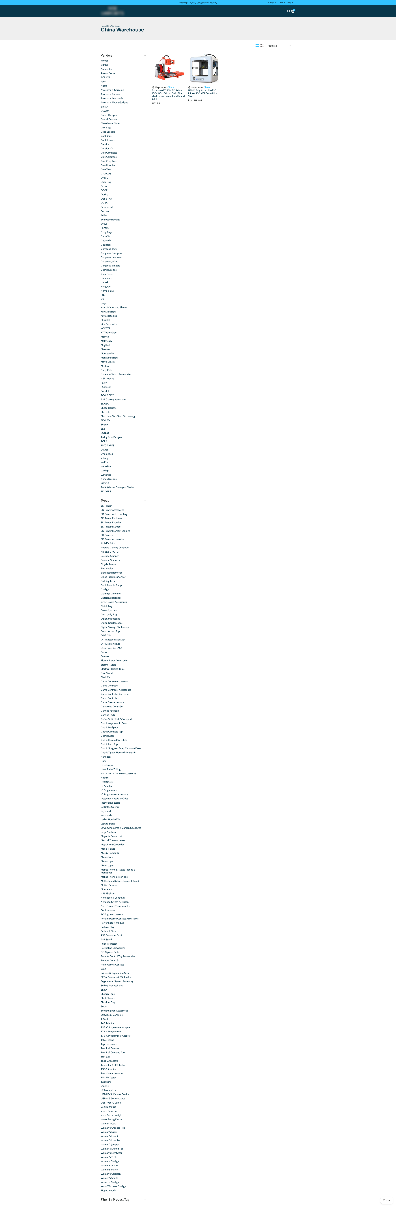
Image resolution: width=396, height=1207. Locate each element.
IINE (103, 294)
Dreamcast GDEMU (111, 647)
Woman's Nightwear (111, 1152)
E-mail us (272, 2)
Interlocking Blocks (110, 802)
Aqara (104, 85)
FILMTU (105, 227)
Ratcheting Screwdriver (113, 947)
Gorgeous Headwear (111, 257)
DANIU (104, 177)
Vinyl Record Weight (111, 1115)
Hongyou (105, 286)
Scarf (103, 968)
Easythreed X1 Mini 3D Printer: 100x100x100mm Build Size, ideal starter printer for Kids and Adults (168, 95)
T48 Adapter (107, 1023)
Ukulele (105, 1085)
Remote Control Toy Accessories (118, 956)
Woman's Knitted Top (112, 1148)
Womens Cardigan (110, 1182)
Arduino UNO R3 (110, 551)
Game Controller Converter (115, 694)
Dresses (105, 656)
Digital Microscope (110, 618)
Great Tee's (106, 274)
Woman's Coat (108, 1123)
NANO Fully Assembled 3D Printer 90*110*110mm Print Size (202, 93)
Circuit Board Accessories (114, 601)
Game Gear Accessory (112, 702)
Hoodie (104, 777)
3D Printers (107, 535)
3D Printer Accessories (112, 509)
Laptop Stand (108, 823)
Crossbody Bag (109, 614)
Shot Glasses (107, 998)
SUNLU (105, 432)
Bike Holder (107, 568)
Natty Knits (106, 370)
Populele (105, 391)
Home (103, 26)
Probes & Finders (109, 931)
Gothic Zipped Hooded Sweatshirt (118, 752)
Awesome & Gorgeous (112, 89)
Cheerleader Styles (111, 123)
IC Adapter (106, 786)
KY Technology (108, 332)
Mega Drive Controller (112, 844)
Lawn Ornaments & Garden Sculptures (121, 827)
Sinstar (104, 424)
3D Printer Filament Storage (115, 530)
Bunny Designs (109, 115)
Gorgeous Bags (109, 248)
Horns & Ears (107, 290)
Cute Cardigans (109, 156)
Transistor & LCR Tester (113, 1065)
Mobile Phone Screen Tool (114, 876)
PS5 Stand (106, 939)
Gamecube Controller (112, 706)
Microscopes (107, 865)
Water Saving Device (111, 1119)
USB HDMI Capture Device (115, 1094)
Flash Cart (106, 677)
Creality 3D (107, 148)
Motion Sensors (109, 885)
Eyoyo (104, 223)
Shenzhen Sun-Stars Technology (118, 416)
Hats (103, 760)
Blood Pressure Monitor (113, 576)
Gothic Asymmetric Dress (114, 723)
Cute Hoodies (108, 165)
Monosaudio (107, 353)
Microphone (107, 857)
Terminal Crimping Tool (113, 1052)
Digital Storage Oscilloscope (115, 627)
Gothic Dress (107, 735)
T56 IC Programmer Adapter (116, 1027)
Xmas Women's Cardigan (114, 1186)
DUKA (104, 202)
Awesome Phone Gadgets (114, 102)
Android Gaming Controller (115, 547)
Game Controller (109, 685)
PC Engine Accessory (112, 914)
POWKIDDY (107, 395)
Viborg (104, 458)
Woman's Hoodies (110, 1140)
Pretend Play (107, 927)
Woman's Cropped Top (113, 1127)
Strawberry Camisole (112, 1014)
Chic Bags (106, 127)
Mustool (105, 366)
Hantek (104, 282)
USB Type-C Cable (111, 1102)
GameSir (105, 236)
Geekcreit (105, 244)
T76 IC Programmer (111, 1031)
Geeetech (106, 240)
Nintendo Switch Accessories (116, 374)
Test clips (105, 1056)
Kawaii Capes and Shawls (114, 307)
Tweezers (106, 1081)
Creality (105, 144)
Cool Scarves (107, 140)
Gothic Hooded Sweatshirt (114, 740)
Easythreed (107, 207)
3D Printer (106, 505)
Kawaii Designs (108, 311)
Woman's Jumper (110, 1144)
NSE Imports (107, 378)
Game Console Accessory (114, 681)
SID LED (105, 420)
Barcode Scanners (110, 560)
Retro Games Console (112, 964)
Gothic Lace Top (109, 744)
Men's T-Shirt (108, 848)
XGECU (105, 483)
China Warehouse (113, 26)
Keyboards (106, 815)
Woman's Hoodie (110, 1136)
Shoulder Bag (108, 1002)
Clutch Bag (106, 606)
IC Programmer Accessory (114, 794)
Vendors (106, 55)
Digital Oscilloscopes (112, 622)
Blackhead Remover (111, 572)
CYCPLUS (106, 173)
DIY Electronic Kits (110, 643)
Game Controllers (110, 698)
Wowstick (106, 474)
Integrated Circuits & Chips (114, 798)
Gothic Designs (109, 269)
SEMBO (105, 403)
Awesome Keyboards (112, 98)
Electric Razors (108, 664)
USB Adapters (108, 1090)
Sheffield (105, 412)
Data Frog (106, 181)
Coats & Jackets (109, 610)
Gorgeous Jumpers (110, 265)
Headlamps (107, 765)
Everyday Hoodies (110, 219)
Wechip (105, 470)
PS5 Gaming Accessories (114, 399)
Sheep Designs (108, 407)
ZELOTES (106, 491)
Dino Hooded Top (110, 631)
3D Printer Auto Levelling (114, 514)
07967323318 (286, 2)
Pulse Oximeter (109, 943)
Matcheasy (106, 340)
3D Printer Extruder (111, 522)
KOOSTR (105, 328)
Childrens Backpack (111, 597)
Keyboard (106, 811)
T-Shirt (104, 1019)
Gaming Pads (108, 714)
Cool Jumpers (108, 131)
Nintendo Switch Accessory (115, 901)
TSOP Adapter (108, 1069)
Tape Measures (108, 1044)
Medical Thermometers (113, 840)
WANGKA (106, 466)
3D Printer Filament (111, 526)
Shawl (104, 989)
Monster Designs (109, 357)
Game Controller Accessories (116, 689)
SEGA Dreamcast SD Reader (116, 977)
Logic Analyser (108, 832)
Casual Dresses (109, 119)
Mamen (105, 336)
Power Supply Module (112, 922)
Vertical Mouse (108, 1106)
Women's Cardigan (111, 1173)
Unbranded (107, 453)
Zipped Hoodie (108, 1190)
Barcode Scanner (110, 555)
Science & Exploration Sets (115, 973)
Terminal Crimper (110, 1048)
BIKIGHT (105, 106)
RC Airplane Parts (110, 952)
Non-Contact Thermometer (115, 906)
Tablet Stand (107, 1039)
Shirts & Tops (108, 993)
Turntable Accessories (112, 1073)
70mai (104, 60)
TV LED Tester (108, 1077)
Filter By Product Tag (115, 1199)
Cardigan (105, 589)
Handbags (106, 756)
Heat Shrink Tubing (111, 769)
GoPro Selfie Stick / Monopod (116, 719)
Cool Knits (106, 135)
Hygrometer (107, 781)
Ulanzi (104, 449)
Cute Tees (106, 169)
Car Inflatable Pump (111, 585)
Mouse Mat (106, 889)
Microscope (107, 861)
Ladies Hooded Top (111, 819)
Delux (104, 186)
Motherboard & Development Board (120, 880)
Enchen (105, 211)
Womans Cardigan (110, 1161)
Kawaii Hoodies (109, 315)
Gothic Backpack (109, 727)
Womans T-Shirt (109, 1169)
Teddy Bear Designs (111, 437)
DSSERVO (106, 198)
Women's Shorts (109, 1177)
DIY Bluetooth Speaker (113, 639)
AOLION (105, 77)
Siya (103, 428)
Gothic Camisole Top (112, 731)
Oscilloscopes (108, 910)
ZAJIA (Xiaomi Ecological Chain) (117, 487)
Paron (104, 382)
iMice (103, 299)
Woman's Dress (109, 1131)
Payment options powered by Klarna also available (198, 2)
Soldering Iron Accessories (114, 1010)
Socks (104, 1006)
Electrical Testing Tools (113, 668)
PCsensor (106, 386)
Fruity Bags (106, 232)
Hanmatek (106, 278)
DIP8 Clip (106, 635)
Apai (103, 81)
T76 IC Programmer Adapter (115, 1035)
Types (105, 500)
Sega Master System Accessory (117, 981)
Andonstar (106, 69)
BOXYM (105, 110)
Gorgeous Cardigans (111, 253)
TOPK (104, 441)
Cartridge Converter (111, 593)
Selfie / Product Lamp (112, 985)
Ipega (104, 303)
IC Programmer (109, 790)
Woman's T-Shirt (109, 1157)
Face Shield (107, 673)
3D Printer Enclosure (111, 518)
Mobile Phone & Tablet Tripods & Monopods (118, 871)
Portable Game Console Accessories (120, 918)
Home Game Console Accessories (118, 773)
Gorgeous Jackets (110, 261)
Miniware (105, 349)
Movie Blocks (108, 361)
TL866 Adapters (109, 1060)
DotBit (104, 194)
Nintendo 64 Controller (113, 897)
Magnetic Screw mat (111, 836)
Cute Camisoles (109, 152)
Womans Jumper (109, 1165)
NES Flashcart (108, 893)
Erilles (104, 215)
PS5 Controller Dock (111, 935)
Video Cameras (109, 1111)
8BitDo (104, 64)
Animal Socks (108, 73)
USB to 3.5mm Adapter (113, 1098)
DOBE (104, 190)
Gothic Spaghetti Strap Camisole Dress (121, 748)
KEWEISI (105, 320)
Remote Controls (110, 960)
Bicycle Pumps (108, 564)
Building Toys (108, 581)
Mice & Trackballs (110, 852)
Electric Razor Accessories (114, 660)
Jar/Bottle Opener (110, 806)
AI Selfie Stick (108, 543)
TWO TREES (107, 445)
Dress (104, 652)
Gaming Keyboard (110, 710)
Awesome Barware (111, 94)
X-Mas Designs (109, 478)
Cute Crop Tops (109, 161)
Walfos (104, 462)
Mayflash (105, 345)
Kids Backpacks (109, 324)
